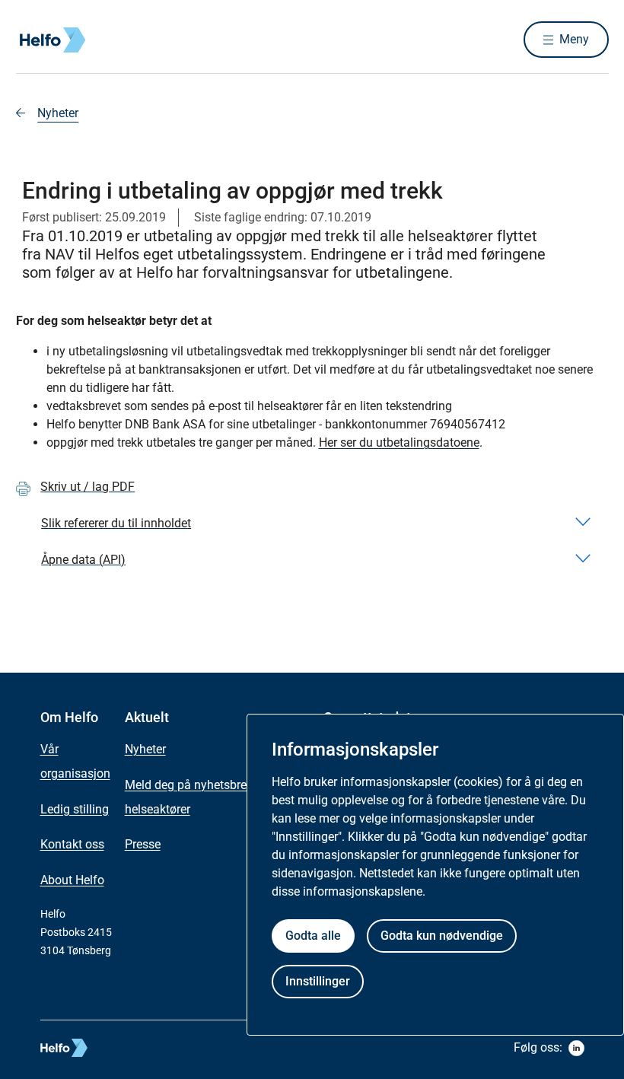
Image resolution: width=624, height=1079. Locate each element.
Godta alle (313, 935)
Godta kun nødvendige (441, 935)
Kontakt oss (72, 844)
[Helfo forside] (125, 40)
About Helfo (72, 880)
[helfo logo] (119, 1048)
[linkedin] (576, 1048)
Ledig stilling (74, 809)
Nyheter (57, 113)
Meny (574, 39)
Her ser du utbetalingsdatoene (399, 442)
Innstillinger (317, 981)
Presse (143, 844)
